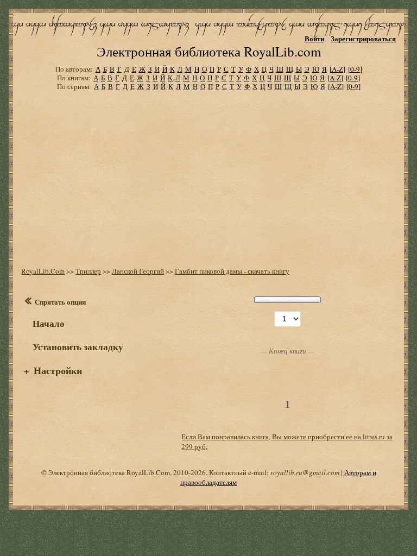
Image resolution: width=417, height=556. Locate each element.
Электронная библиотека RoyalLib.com (209, 51)
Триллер (88, 271)
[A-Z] (337, 69)
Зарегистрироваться (363, 38)
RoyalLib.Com (43, 271)
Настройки (58, 370)
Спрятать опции (60, 301)
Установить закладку (78, 346)
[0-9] (355, 69)
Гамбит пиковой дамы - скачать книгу (232, 271)
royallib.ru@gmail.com (304, 472)
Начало (49, 323)
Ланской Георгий (138, 271)
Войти (314, 38)
